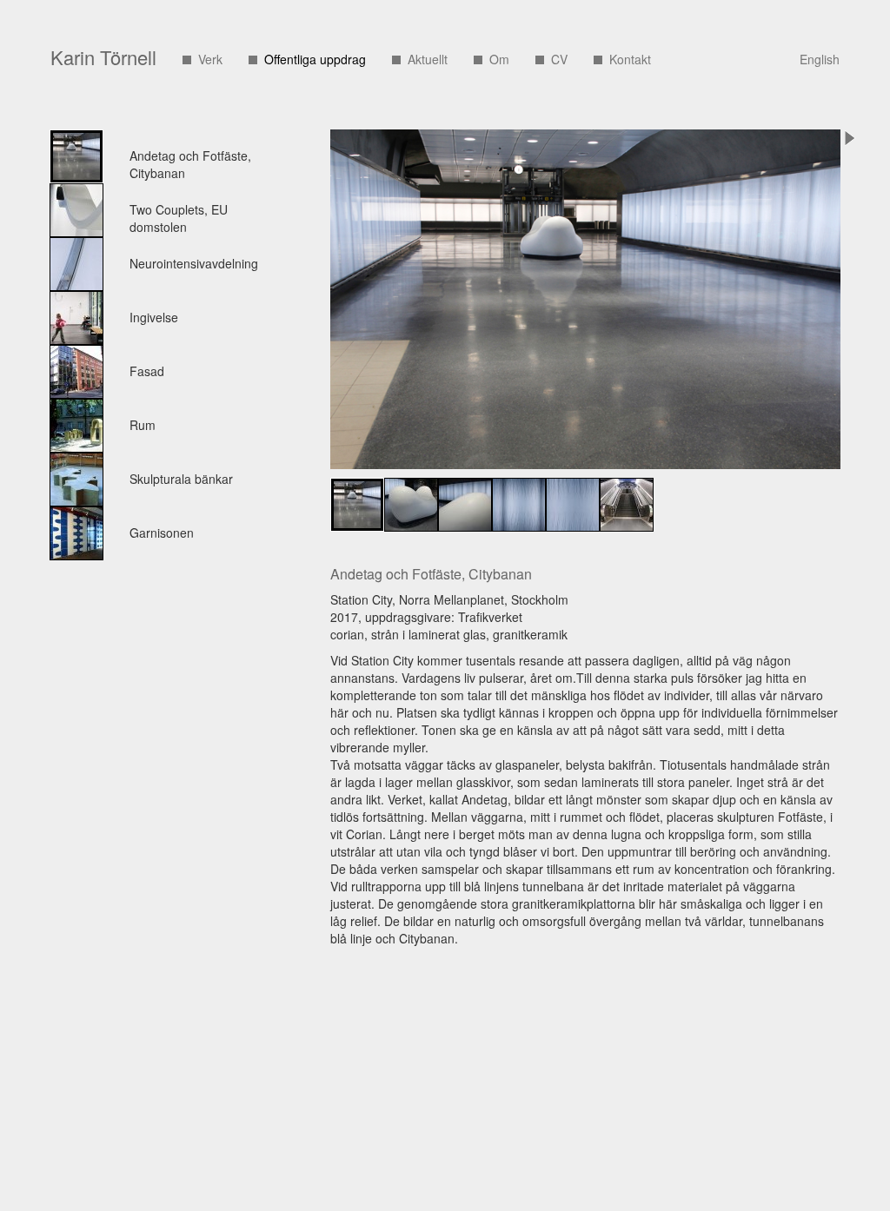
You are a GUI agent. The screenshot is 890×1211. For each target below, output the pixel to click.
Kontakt (630, 59)
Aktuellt (428, 59)
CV (559, 59)
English (820, 59)
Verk (210, 59)
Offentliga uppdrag (315, 59)
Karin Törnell (103, 56)
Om (499, 59)
